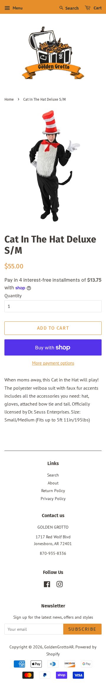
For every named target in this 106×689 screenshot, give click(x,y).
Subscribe (82, 629)
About (53, 483)
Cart (97, 8)
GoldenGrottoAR (59, 647)
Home (9, 99)
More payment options (53, 363)
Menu (17, 8)
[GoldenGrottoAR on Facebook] (47, 585)
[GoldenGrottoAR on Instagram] (59, 585)
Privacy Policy (53, 498)
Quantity (12, 295)
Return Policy (53, 490)
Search (71, 8)
